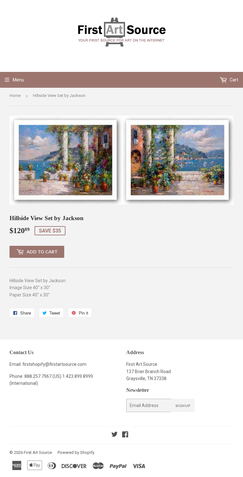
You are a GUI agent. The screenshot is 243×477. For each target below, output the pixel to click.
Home (15, 95)
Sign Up (182, 405)
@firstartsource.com (65, 364)
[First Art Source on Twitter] (114, 435)
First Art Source (38, 452)
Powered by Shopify (76, 452)
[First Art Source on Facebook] (125, 435)
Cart (233, 79)
